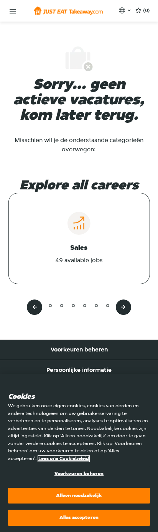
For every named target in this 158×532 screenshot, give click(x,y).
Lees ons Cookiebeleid (63, 458)
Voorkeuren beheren (79, 350)
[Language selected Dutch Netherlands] (125, 10)
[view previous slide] (34, 307)
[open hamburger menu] (12, 11)
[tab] (38, 305)
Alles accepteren (79, 517)
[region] (79, 453)
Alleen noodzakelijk (79, 495)
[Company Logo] (68, 11)
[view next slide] (123, 307)
